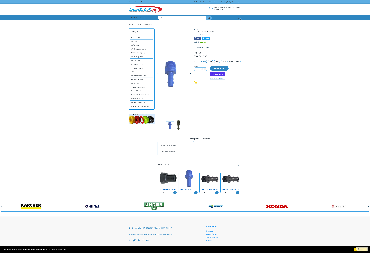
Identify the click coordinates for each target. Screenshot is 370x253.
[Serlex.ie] (145, 9)
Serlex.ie (196, 29)
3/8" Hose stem (185, 189)
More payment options (217, 79)
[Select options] (175, 192)
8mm (210, 61)
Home (131, 24)
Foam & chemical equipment (140, 106)
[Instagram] (138, 240)
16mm (230, 61)
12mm (224, 61)
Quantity (196, 66)
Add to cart (220, 68)
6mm (204, 61)
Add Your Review (199, 35)
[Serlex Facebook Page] (130, 240)
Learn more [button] (62, 249)
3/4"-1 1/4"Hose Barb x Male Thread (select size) (231, 189)
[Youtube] (147, 240)
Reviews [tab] (206, 138)
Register (231, 2)
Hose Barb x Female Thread (168, 189)
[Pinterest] (143, 240)
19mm (237, 61)
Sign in (239, 2)
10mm (217, 61)
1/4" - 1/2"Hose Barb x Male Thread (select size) (210, 189)
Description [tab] (194, 138)
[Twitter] (134, 240)
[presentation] (238, 165)
